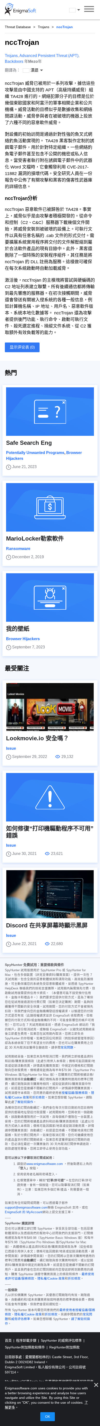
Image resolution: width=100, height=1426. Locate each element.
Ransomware (18, 549)
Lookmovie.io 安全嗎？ (37, 738)
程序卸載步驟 (26, 1340)
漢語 (79, 10)
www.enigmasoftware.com (44, 1164)
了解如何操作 (23, 1102)
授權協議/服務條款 (75, 1093)
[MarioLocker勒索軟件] (50, 507)
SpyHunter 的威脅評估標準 (62, 1340)
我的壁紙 (17, 628)
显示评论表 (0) (22, 347)
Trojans (43, 27)
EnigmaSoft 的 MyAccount (23, 1212)
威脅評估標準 (20, 1319)
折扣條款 (38, 1097)
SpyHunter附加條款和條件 (25, 1347)
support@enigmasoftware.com (26, 1207)
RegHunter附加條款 (64, 1347)
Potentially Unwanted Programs (35, 453)
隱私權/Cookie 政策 (51, 1278)
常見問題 (67, 1047)
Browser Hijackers (23, 639)
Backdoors (14, 61)
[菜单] (89, 10)
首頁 (9, 1340)
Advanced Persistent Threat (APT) (48, 56)
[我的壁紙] (50, 597)
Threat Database (18, 27)
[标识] (20, 9)
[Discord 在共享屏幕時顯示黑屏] (50, 894)
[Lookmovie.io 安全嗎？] (50, 707)
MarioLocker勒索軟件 (35, 538)
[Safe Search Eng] (50, 411)
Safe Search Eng (29, 442)
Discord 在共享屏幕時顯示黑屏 (47, 925)
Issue (11, 748)
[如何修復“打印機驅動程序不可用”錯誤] (50, 797)
